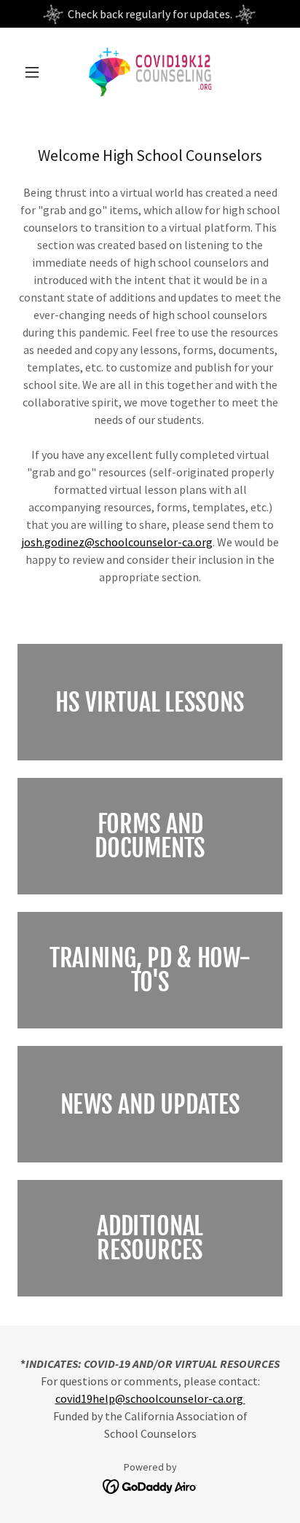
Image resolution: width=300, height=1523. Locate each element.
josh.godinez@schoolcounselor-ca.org (117, 542)
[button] (37, 72)
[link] (149, 72)
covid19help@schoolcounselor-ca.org (150, 1398)
